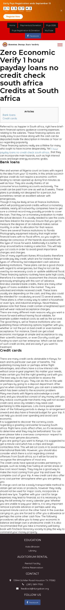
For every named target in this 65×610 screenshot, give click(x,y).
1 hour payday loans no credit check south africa (29, 150)
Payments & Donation (30, 25)
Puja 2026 (51, 25)
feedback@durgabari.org (35, 588)
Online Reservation (32, 567)
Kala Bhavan (33, 546)
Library (32, 550)
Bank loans (9, 114)
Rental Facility (32, 563)
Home (12, 25)
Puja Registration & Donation (26, 30)
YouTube (49, 30)
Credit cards (10, 118)
